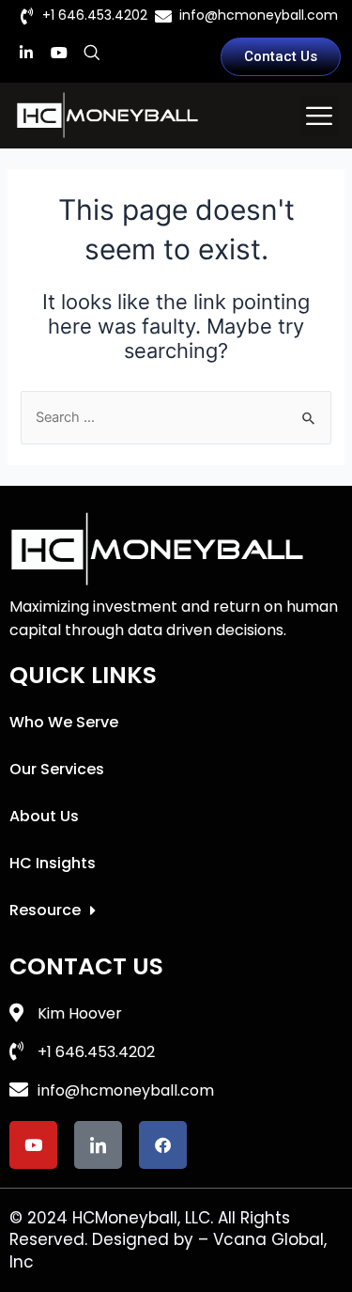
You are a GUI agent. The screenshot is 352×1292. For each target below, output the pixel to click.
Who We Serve (63, 722)
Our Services (56, 769)
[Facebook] (163, 1145)
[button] (319, 115)
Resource (45, 910)
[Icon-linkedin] (98, 1145)
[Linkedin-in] (26, 53)
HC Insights (52, 863)
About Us (44, 816)
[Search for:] (175, 417)
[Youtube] (59, 53)
